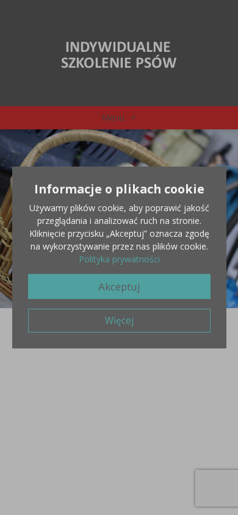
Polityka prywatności (119, 259)
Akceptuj (119, 286)
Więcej (119, 320)
